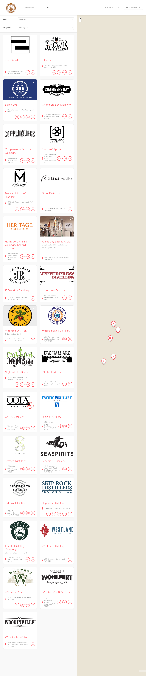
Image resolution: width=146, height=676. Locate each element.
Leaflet (143, 671)
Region (5, 19)
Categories (7, 28)
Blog (119, 8)
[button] (113, 324)
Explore (108, 8)
